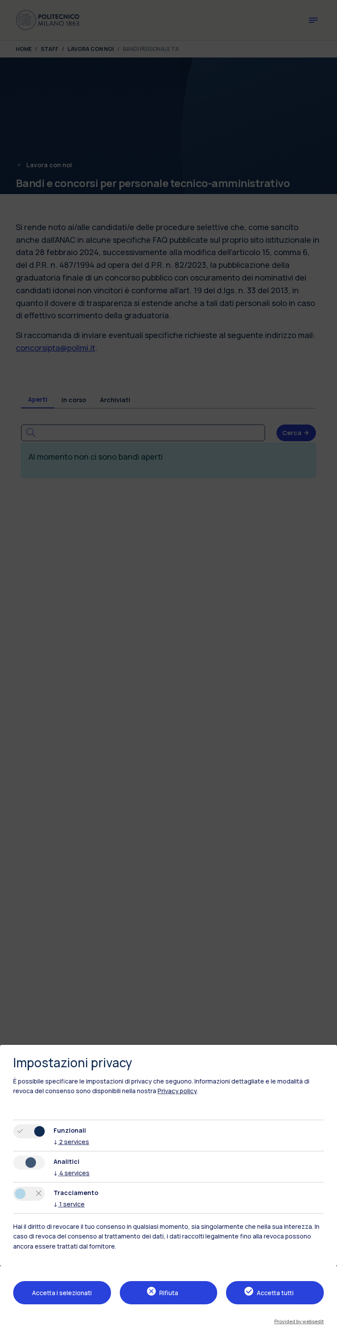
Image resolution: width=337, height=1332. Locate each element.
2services (71, 1142)
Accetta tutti (275, 1293)
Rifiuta (168, 1293)
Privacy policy (177, 1091)
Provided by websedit (299, 1321)
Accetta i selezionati (62, 1293)
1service (69, 1204)
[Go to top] (325, 1322)
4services (72, 1173)
